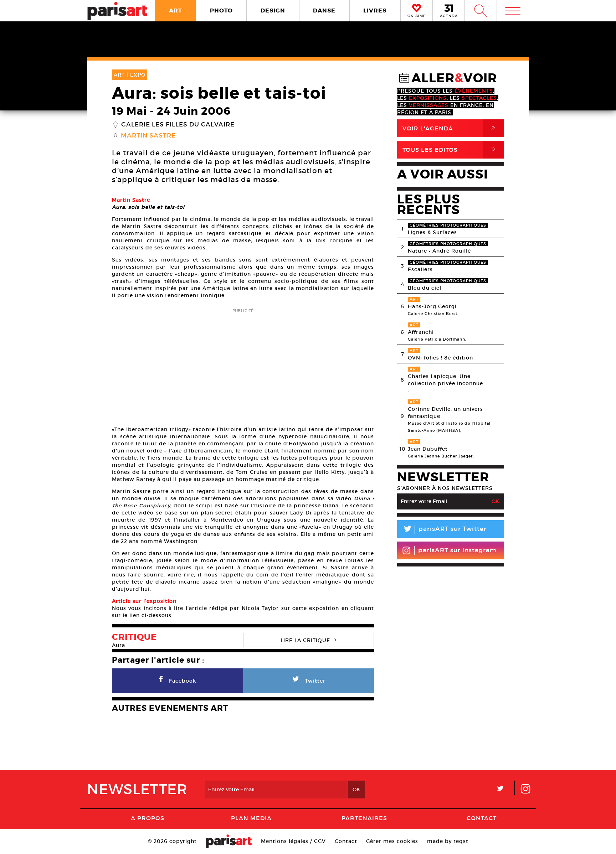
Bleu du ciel (424, 288)
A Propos (147, 818)
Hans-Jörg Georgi (432, 306)
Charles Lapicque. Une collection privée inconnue (445, 380)
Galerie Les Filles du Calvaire (178, 124)
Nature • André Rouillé (439, 251)
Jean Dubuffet (428, 449)
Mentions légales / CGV (293, 841)
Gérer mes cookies (392, 841)
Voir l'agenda (450, 128)
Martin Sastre (148, 135)
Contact (482, 818)
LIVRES (374, 10)
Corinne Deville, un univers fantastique (445, 412)
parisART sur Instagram (457, 550)
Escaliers (420, 269)
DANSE (324, 10)
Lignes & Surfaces (432, 232)
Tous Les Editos (450, 149)
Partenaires (364, 818)
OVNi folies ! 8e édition (440, 357)
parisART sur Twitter (444, 530)
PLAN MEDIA (251, 818)
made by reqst (447, 841)
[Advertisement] (243, 365)
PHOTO (221, 10)
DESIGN (273, 10)
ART (175, 10)
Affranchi (421, 332)
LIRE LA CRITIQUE (308, 639)
